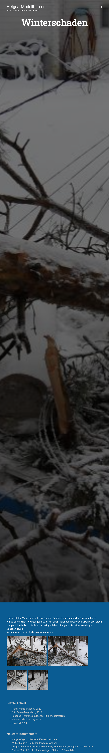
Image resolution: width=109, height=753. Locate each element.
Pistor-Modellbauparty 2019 (26, 719)
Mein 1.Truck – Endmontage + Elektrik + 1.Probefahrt (47, 750)
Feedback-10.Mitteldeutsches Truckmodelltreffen (38, 715)
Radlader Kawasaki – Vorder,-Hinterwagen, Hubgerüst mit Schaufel (58, 746)
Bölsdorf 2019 (19, 723)
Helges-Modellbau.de (26, 7)
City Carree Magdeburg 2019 (27, 712)
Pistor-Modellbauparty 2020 (26, 708)
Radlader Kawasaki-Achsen (44, 739)
